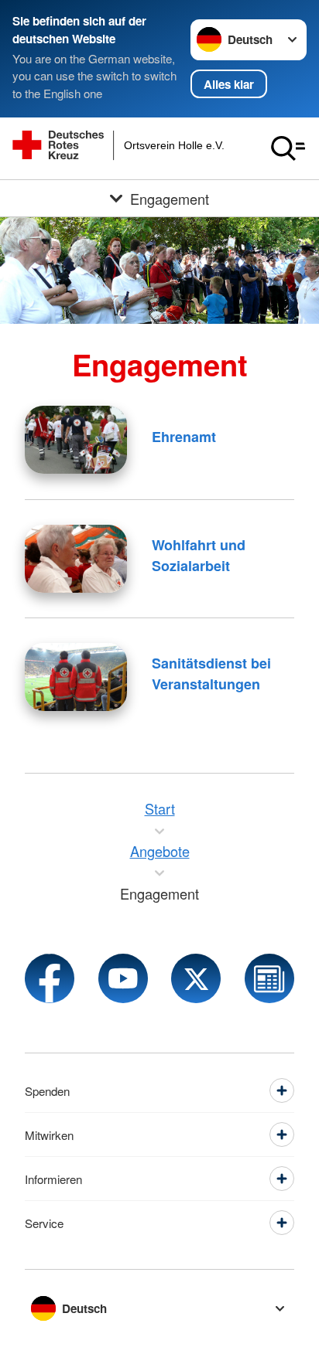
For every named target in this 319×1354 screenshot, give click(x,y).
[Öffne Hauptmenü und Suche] (288, 148)
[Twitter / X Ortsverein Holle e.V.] (196, 978)
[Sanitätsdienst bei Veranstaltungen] (76, 677)
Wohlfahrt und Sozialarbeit (198, 555)
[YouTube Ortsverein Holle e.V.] (123, 978)
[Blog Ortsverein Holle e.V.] (269, 978)
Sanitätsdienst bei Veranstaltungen (211, 673)
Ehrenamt (184, 437)
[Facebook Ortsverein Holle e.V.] (49, 978)
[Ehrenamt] (76, 440)
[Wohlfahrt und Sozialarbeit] (76, 559)
